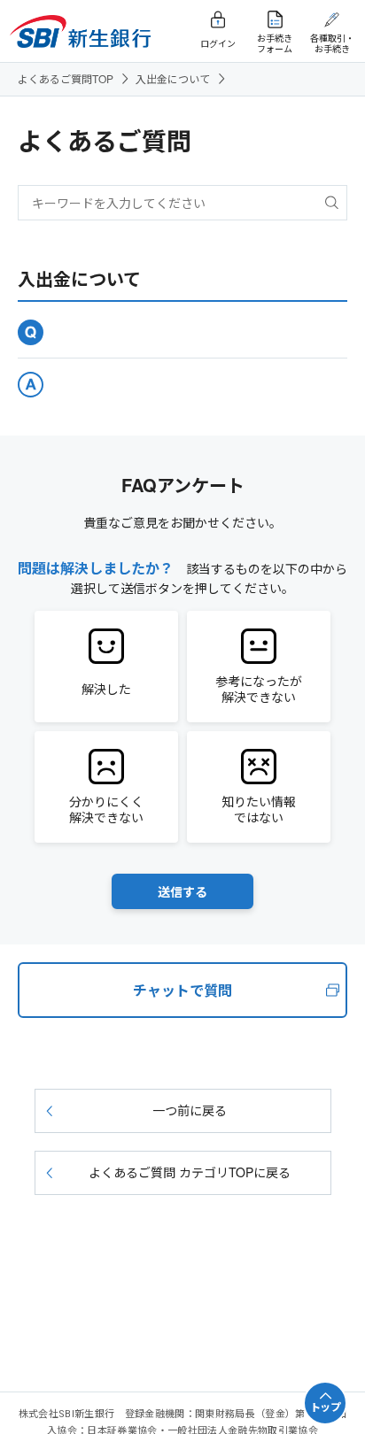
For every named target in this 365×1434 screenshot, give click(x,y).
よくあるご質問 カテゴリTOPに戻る (190, 1172)
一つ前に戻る (189, 1110)
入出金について (173, 78)
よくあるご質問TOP (65, 78)
